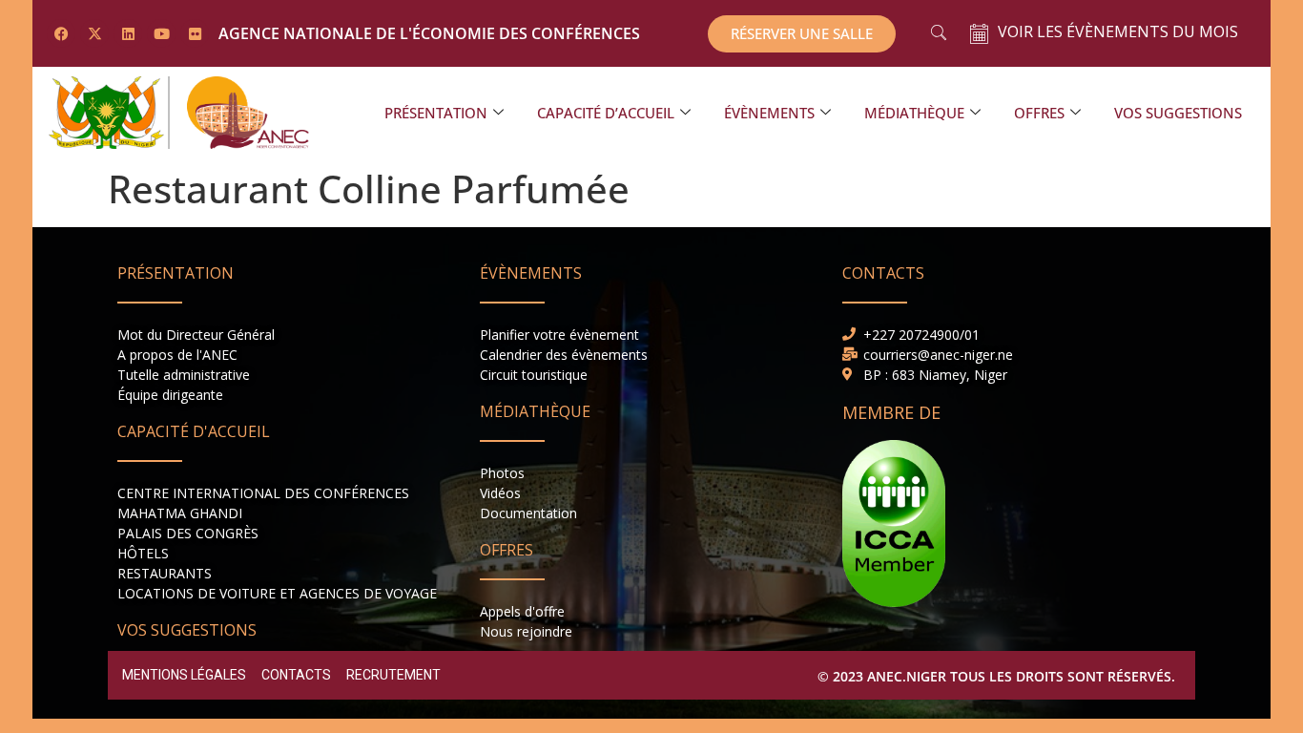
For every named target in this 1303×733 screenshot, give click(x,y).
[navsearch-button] (939, 33)
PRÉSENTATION (435, 112)
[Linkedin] (128, 33)
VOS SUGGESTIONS (1178, 112)
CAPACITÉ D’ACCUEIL (605, 112)
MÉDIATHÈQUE (914, 112)
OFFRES (1039, 112)
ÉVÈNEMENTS (769, 112)
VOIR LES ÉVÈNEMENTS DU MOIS (1118, 31)
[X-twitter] (94, 33)
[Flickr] (194, 33)
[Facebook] (61, 33)
